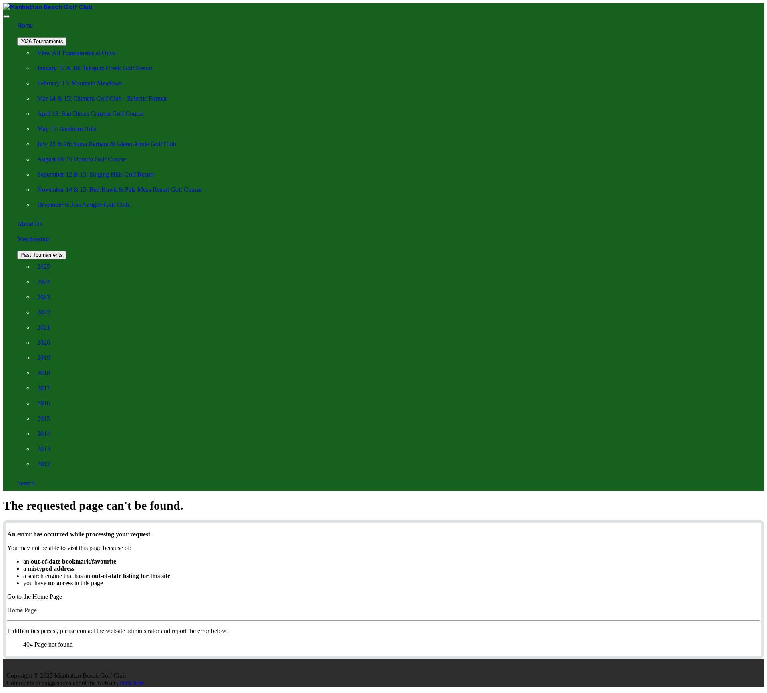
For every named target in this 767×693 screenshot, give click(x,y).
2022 (43, 312)
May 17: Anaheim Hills (66, 128)
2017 (43, 388)
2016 (43, 403)
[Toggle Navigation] (6, 16)
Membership (33, 239)
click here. (133, 682)
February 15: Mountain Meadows (79, 83)
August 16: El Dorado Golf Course (81, 159)
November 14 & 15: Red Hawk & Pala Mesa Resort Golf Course (119, 189)
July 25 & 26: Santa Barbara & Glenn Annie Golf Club (106, 144)
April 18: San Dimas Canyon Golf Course (90, 113)
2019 (43, 357)
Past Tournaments (41, 255)
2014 (43, 433)
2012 (43, 464)
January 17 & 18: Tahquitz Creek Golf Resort (94, 68)
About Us (29, 223)
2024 (43, 281)
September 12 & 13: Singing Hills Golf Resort (95, 174)
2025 (43, 266)
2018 (43, 372)
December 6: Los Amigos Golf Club (83, 204)
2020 (43, 342)
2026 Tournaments (41, 41)
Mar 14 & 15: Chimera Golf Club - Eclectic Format (102, 98)
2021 (43, 327)
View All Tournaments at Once (76, 53)
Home (25, 25)
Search (25, 483)
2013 (43, 448)
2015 (43, 418)
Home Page (22, 610)
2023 (43, 297)
